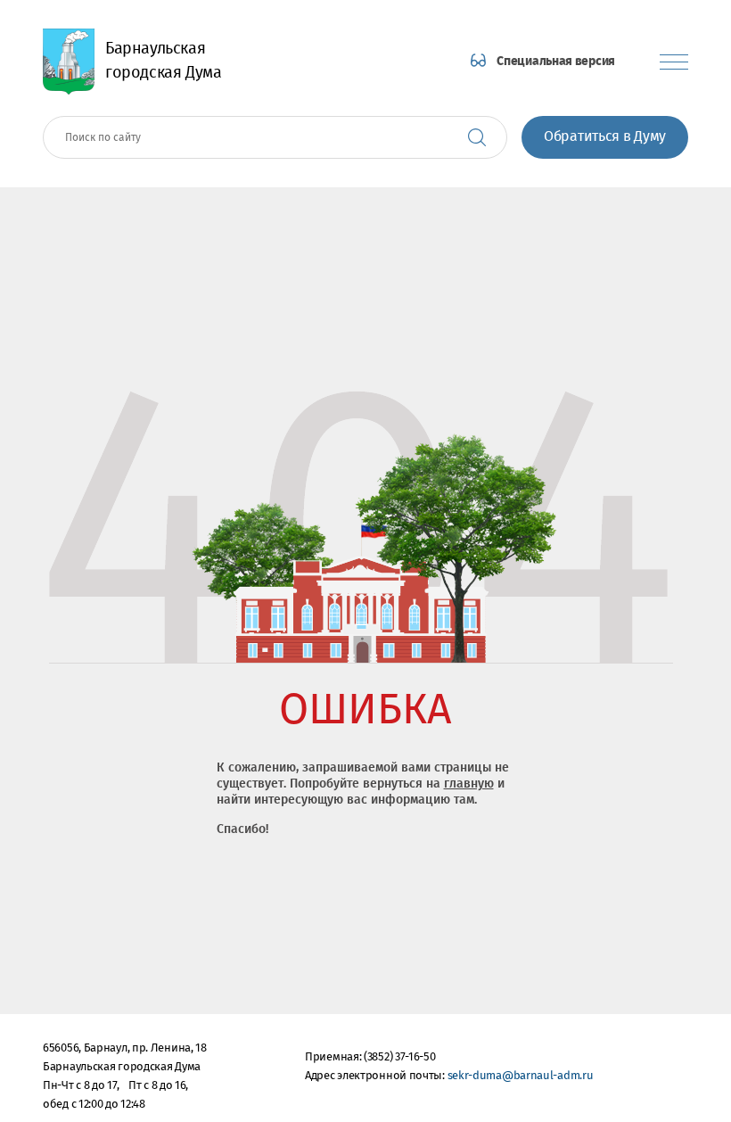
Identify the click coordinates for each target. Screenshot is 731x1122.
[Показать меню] (674, 62)
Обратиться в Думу (605, 137)
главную (469, 784)
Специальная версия (556, 61)
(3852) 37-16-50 (400, 1057)
